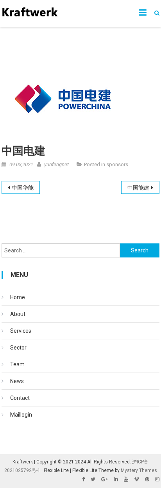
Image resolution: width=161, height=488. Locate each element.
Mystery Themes (139, 470)
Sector (18, 347)
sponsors (117, 164)
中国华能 (23, 188)
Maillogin (21, 415)
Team (17, 364)
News (17, 381)
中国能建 (138, 188)
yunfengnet (56, 164)
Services (20, 331)
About (17, 314)
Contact (20, 398)
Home (17, 297)
